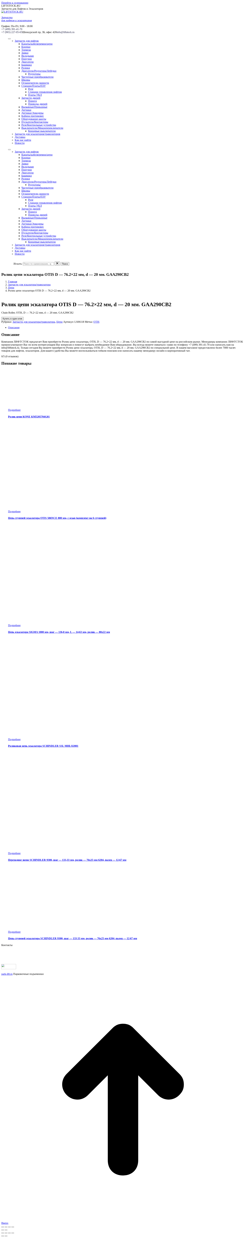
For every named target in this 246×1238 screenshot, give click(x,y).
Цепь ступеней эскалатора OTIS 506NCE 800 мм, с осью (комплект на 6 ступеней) (57, 518)
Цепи (11, 287)
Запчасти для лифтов (27, 40)
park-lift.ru (7, 974)
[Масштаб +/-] (12, 1226)
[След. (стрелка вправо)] (6, 1229)
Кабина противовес (32, 116)
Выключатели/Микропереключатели (42, 128)
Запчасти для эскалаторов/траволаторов (37, 134)
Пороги (32, 101)
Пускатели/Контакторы (34, 122)
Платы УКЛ (35, 94)
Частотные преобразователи (37, 76)
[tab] (126, 327)
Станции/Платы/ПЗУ (33, 85)
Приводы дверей (37, 104)
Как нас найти (23, 140)
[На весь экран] (9, 1226)
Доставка (20, 137)
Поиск (65, 264)
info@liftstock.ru (65, 32)
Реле (30, 88)
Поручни (26, 58)
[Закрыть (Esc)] (2, 1226)
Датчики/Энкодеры (32, 113)
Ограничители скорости (35, 82)
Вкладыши (27, 55)
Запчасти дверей (30, 98)
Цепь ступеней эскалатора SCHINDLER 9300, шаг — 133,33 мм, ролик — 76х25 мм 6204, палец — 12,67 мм (72, 938)
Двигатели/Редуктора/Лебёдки (38, 70)
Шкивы (25, 79)
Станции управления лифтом (45, 91)
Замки (24, 52)
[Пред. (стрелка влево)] (2, 1229)
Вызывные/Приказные (34, 107)
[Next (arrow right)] (6, 1235)
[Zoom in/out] (12, 1232)
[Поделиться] (6, 1226)
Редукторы (34, 73)
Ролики (25, 67)
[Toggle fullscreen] (9, 1232)
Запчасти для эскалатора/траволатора (29, 284)
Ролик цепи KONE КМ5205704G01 (29, 416)
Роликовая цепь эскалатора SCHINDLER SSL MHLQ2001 (43, 745)
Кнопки (25, 46)
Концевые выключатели (42, 131)
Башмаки (26, 64)
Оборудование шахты (33, 119)
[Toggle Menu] (9, 38)
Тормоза (26, 49)
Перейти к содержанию (14, 2)
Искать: (18, 263)
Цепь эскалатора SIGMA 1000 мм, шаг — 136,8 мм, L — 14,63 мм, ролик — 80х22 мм (59, 632)
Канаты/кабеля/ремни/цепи (37, 43)
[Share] (6, 1232)
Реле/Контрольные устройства (38, 125)
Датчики (26, 110)
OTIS (96, 321)
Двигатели (27, 61)
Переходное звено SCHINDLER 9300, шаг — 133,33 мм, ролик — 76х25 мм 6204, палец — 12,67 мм (67, 860)
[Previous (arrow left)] (2, 1235)
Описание (14, 327)
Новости (20, 143)
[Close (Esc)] (2, 1232)
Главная (12, 281)
